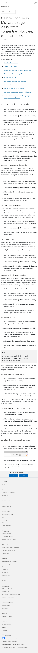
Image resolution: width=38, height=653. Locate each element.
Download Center (6, 511)
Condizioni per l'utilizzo (7, 647)
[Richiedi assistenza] (6, 2)
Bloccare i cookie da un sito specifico (15, 81)
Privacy (22, 644)
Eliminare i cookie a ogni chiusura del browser (18, 92)
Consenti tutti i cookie (10, 66)
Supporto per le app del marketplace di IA (11, 594)
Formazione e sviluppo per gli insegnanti (10, 547)
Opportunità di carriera (7, 616)
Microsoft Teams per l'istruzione (9, 539)
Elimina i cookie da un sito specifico (14, 88)
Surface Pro (4, 484)
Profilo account (5, 509)
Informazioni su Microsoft (7, 619)
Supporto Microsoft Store (7, 514)
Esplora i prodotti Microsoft (8, 498)
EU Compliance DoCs (6, 650)
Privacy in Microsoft (6, 624)
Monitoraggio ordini (6, 520)
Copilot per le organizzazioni (8, 489)
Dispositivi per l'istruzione (7, 536)
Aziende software (6, 605)
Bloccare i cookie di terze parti (13, 74)
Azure (3, 566)
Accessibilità (5, 630)
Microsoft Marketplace (7, 600)
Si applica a (5, 40)
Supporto (4, 6)
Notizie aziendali (5, 621)
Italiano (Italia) (8, 635)
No (24, 475)
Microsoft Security (6, 564)
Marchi (14, 647)
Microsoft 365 (5, 495)
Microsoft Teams (5, 578)
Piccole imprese (5, 580)
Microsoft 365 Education (7, 542)
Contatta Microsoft (16, 644)
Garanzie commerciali (6, 525)
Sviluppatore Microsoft (7, 588)
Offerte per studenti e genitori (8, 550)
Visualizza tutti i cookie (11, 63)
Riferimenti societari (6, 644)
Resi (3, 517)
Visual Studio (5, 608)
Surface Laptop (5, 487)
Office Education (5, 544)
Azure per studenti (6, 553)
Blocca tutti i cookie (10, 77)
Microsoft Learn (5, 591)
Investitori (4, 627)
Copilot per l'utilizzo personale (8, 492)
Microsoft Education (6, 533)
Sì (13, 475)
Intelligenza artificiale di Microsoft (9, 561)
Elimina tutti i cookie (10, 85)
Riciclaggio (4, 522)
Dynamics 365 (5, 569)
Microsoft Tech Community (8, 597)
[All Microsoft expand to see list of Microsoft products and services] (2, 2)
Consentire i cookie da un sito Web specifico (17, 70)
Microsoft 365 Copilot (6, 575)
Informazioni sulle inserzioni (23, 647)
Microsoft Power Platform (7, 602)
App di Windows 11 (6, 500)
